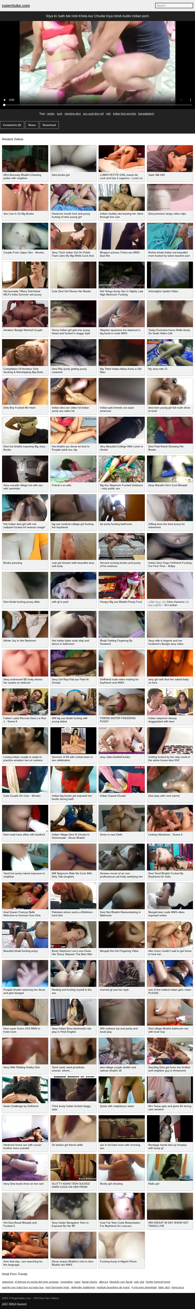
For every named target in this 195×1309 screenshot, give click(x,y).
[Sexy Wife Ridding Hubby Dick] (25, 1051)
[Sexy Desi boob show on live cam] (25, 1167)
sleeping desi (73, 113)
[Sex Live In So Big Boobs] (25, 197)
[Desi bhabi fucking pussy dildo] (25, 585)
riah (108, 113)
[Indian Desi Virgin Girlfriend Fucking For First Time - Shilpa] (170, 546)
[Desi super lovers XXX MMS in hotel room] (25, 1012)
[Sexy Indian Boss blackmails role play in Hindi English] (73, 1012)
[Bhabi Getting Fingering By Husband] (122, 624)
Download (49, 125)
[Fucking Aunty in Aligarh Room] (122, 1245)
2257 (5, 1303)
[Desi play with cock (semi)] (170, 779)
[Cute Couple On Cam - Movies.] (25, 779)
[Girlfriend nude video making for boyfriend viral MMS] (122, 663)
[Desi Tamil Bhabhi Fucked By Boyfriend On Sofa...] (170, 857)
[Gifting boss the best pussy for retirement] (170, 507)
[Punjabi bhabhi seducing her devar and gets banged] (25, 973)
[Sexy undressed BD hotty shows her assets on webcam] (25, 663)
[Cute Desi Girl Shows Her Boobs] (73, 275)
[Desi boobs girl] (73, 158)
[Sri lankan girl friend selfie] (73, 1128)
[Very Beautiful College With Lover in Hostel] (122, 430)
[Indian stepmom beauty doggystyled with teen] (170, 702)
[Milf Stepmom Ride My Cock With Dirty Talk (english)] (73, 857)
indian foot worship (124, 113)
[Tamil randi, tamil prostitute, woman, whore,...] (73, 1051)
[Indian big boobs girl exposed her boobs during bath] (73, 779)
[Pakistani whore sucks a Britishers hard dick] (73, 895)
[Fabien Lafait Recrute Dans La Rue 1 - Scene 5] (25, 702)
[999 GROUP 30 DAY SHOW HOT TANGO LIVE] (170, 1206)
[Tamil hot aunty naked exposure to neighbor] (25, 857)
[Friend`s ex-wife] (73, 469)
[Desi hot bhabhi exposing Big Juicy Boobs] (25, 430)
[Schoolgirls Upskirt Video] (170, 275)
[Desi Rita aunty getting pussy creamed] (73, 352)
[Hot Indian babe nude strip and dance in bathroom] (73, 624)
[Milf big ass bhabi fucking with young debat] (73, 702)
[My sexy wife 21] (170, 352)
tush (59, 113)
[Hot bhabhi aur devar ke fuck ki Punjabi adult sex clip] (73, 430)
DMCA (12, 1303)
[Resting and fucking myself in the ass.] (73, 973)
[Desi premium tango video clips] (170, 197)
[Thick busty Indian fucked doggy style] (73, 1089)
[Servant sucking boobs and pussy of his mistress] (122, 546)
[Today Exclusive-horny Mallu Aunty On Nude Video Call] (170, 313)
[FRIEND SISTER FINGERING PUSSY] (122, 702)
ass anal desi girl (93, 113)
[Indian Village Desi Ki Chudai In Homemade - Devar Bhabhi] (73, 818)
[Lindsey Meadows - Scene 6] (170, 818)
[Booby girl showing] (122, 1167)
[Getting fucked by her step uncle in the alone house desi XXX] (170, 740)
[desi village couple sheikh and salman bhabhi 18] (122, 1051)
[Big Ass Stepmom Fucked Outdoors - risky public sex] (122, 469)
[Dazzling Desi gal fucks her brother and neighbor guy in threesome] (170, 1051)
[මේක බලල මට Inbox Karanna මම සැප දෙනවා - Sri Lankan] (170, 585)
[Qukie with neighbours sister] (122, 1089)
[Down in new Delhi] (122, 818)
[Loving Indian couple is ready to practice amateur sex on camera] (25, 740)
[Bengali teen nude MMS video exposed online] (170, 895)
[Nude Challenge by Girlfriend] (25, 1089)
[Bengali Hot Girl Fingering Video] (122, 934)
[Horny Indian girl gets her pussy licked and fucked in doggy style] (73, 313)
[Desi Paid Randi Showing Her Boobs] (170, 430)
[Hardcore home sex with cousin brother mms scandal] (25, 1128)
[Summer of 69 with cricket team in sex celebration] (73, 740)
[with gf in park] (73, 585)
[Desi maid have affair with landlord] (25, 818)
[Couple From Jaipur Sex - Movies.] (25, 236)
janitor (51, 113)
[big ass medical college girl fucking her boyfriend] (73, 507)
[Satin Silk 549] (170, 158)
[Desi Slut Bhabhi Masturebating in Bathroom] (122, 895)
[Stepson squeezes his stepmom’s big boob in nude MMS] (122, 313)
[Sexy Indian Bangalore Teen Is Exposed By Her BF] (73, 1206)
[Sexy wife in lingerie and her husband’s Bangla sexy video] (170, 624)
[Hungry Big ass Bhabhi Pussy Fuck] (122, 585)
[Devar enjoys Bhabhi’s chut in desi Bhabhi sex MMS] (73, 1245)
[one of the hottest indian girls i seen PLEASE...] (170, 973)
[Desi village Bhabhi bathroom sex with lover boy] (170, 1012)
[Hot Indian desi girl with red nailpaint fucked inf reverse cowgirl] (25, 507)
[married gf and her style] (122, 973)
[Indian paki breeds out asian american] (122, 391)
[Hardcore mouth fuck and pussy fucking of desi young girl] (73, 197)
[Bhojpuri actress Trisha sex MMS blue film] (122, 236)
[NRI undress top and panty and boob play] (122, 1012)
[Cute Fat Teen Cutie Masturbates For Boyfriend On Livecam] (122, 1206)
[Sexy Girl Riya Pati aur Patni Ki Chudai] (73, 663)
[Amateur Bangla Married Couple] (25, 313)
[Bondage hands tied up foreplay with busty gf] (170, 1128)
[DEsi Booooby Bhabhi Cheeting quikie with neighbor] (25, 158)
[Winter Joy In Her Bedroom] (25, 624)
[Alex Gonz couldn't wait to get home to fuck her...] (170, 934)
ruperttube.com (16, 5)
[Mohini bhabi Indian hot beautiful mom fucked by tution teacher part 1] (170, 236)
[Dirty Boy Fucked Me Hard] (25, 391)
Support (22, 1303)
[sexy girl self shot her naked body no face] (170, 663)
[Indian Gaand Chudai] (122, 779)
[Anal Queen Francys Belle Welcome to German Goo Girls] (25, 895)
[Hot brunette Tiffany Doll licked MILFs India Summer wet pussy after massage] (25, 275)
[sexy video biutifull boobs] (122, 740)
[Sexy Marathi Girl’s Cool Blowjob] (170, 469)
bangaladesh (146, 113)
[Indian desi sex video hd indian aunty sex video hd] (73, 391)
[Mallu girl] (170, 1167)
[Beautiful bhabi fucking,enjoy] (25, 934)
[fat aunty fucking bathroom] (122, 507)
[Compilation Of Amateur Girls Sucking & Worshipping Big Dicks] (25, 352)
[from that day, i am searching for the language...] (25, 1245)
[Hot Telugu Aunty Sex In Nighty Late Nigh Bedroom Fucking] (122, 275)
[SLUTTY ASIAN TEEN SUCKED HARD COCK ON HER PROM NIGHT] (73, 1167)
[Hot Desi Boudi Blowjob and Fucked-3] (25, 1206)
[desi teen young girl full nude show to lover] (170, 391)
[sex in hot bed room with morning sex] (122, 1128)
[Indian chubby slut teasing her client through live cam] (122, 197)
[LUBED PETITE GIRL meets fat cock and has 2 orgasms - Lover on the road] (122, 158)
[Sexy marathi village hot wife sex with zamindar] (25, 469)
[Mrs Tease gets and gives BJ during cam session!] (170, 1089)
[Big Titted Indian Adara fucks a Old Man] (122, 352)
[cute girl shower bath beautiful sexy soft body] (73, 546)
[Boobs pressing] (25, 546)
